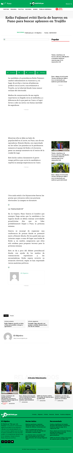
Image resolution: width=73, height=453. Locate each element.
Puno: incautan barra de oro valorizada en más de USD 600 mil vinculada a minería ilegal (36, 431)
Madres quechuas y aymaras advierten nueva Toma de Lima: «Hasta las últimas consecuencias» (36, 426)
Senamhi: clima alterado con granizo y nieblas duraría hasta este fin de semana (37, 325)
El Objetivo (38, 33)
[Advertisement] (26, 123)
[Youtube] (12, 441)
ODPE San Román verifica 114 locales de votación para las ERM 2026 (45, 397)
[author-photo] (4, 403)
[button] (69, 4)
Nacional (20, 32)
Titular (12, 315)
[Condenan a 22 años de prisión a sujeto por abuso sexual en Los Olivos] (63, 388)
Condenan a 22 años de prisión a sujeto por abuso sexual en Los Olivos (62, 397)
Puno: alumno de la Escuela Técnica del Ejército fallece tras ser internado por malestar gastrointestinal (59, 79)
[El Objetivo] (8, 337)
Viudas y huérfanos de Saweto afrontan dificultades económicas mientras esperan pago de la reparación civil (60, 58)
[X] (9, 441)
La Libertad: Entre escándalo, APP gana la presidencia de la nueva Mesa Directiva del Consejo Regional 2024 (36, 437)
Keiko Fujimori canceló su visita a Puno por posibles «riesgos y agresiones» (13, 325)
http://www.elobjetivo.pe (20, 338)
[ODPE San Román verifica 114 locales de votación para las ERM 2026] (45, 388)
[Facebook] (2, 441)
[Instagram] (5, 441)
